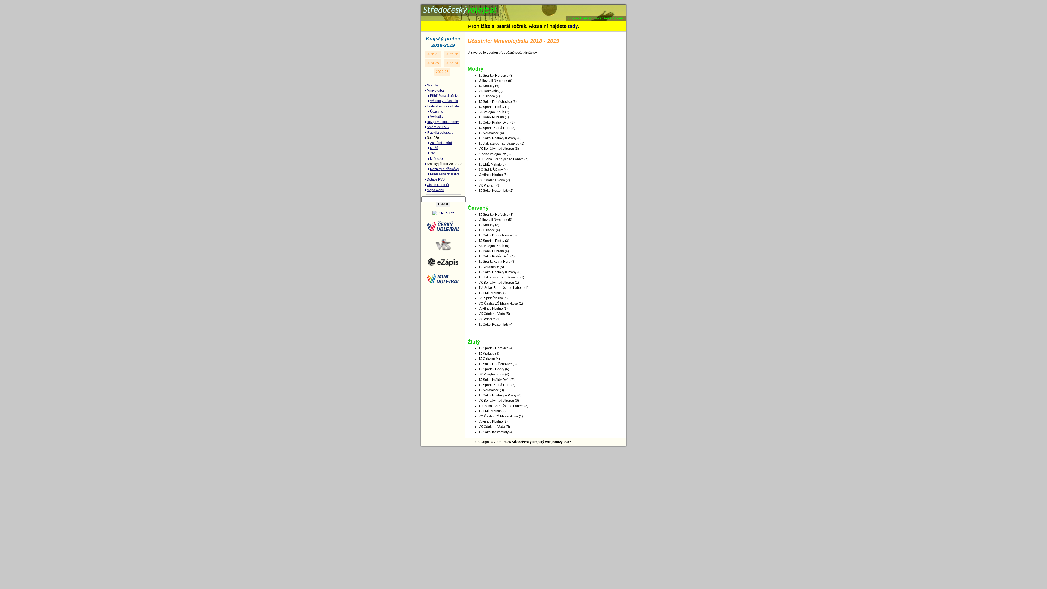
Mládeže (436, 159)
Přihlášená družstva (444, 96)
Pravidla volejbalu (440, 132)
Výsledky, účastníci (444, 101)
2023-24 (452, 63)
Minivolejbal (436, 90)
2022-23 (442, 72)
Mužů (434, 148)
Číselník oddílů (438, 185)
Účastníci (437, 111)
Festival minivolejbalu (443, 106)
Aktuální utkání (441, 143)
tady (573, 26)
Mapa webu (435, 190)
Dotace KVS (436, 179)
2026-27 (432, 54)
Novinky (433, 85)
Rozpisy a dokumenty (443, 122)
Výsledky (436, 117)
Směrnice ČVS (438, 127)
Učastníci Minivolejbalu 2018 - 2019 (479, 8)
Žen (433, 153)
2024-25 (432, 63)
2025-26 (452, 54)
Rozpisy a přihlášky (444, 169)
